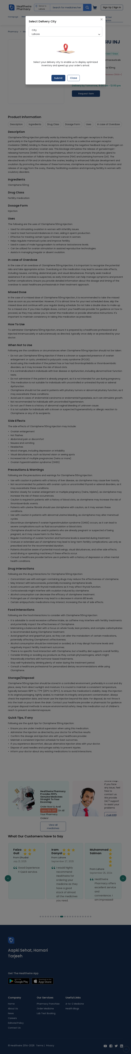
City (34, 30)
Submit (58, 78)
